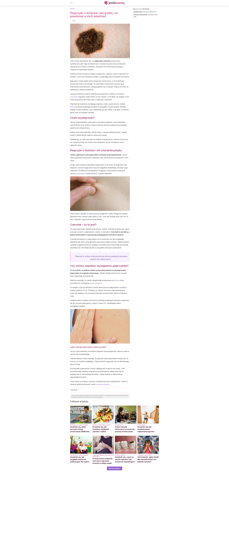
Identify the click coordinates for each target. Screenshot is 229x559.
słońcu (116, 280)
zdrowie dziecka (103, 384)
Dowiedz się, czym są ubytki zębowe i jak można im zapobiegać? (125, 459)
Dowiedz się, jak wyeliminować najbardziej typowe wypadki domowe (145, 429)
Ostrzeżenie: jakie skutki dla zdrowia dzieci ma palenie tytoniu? (148, 459)
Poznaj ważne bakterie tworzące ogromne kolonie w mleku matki (102, 461)
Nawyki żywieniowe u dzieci (101, 425)
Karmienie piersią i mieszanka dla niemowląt (103, 455)
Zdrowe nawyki (120, 455)
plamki (72, 107)
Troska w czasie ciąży (144, 455)
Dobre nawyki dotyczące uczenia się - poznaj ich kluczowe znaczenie (125, 429)
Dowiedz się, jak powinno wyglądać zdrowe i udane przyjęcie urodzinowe (102, 429)
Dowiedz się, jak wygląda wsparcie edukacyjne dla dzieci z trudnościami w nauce (80, 459)
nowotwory (74, 97)
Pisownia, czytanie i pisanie (79, 425)
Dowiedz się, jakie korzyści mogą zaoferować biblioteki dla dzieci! (79, 429)
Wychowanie (141, 425)
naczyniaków (80, 173)
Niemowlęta (119, 425)
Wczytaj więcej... (114, 468)
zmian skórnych (96, 283)
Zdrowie (72, 8)
